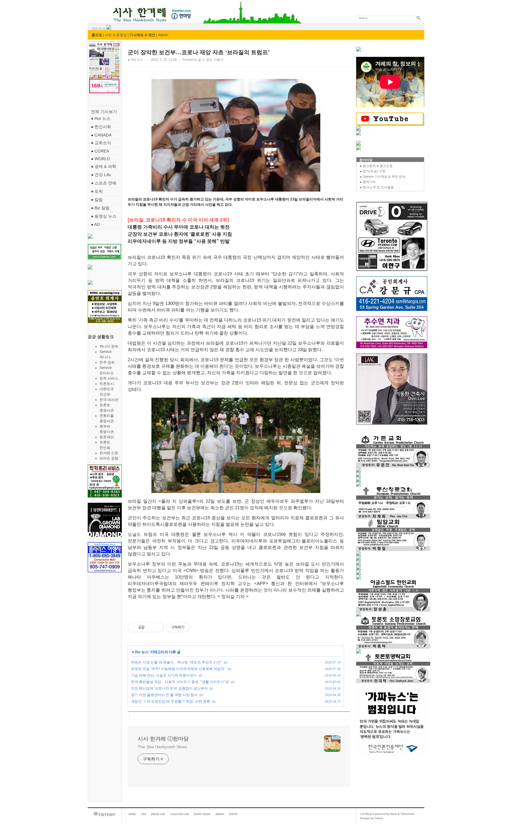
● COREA (100, 151)
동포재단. (107, 437)
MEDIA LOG (158, 814)
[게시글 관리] (157, 627)
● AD (95, 224)
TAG (143, 814)
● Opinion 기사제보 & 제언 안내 (382, 176)
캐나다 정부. (109, 346)
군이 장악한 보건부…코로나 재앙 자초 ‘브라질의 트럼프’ (199, 52)
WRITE (233, 814)
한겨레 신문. (109, 453)
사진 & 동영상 (116, 35)
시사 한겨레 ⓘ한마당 (99, 8)
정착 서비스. (109, 378)
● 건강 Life (101, 174)
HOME (132, 814)
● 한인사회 (101, 126)
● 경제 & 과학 (103, 166)
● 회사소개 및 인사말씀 (377, 187)
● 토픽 (97, 191)
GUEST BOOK (202, 814)
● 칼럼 (97, 199)
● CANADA (101, 135)
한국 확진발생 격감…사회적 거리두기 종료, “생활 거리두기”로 (180, 682)
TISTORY (104, 814)
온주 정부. (108, 362)
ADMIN (219, 814)
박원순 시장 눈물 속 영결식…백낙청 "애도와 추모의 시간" (176, 662)
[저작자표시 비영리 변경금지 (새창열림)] (198, 627)
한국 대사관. (109, 400)
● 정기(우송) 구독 (372, 171)
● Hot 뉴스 (101, 118)
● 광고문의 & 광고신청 (376, 166)
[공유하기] (150, 627)
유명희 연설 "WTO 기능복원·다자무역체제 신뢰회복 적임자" (178, 669)
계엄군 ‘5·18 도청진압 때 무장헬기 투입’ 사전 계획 (170, 701)
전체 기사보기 (104, 111)
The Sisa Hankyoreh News (162, 746)
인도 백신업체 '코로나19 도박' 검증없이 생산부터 (169, 688)
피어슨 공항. (109, 458)
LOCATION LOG (179, 814)
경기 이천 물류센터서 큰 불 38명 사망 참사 (164, 695)
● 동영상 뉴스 (103, 216)
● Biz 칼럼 (100, 207)
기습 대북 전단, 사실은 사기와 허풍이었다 (164, 675)
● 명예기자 (368, 182)
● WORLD (100, 158)
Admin (163, 35)
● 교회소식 (101, 142)
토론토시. (107, 384)
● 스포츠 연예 (103, 183)
